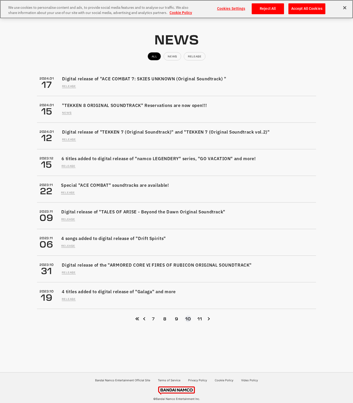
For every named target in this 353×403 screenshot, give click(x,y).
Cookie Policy (224, 380)
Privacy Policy (197, 380)
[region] (176, 9)
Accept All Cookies (307, 8)
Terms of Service (169, 380)
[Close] (344, 7)
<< (137, 319)
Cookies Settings (231, 8)
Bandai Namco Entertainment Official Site (122, 380)
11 (199, 319)
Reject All (268, 8)
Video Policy (249, 380)
